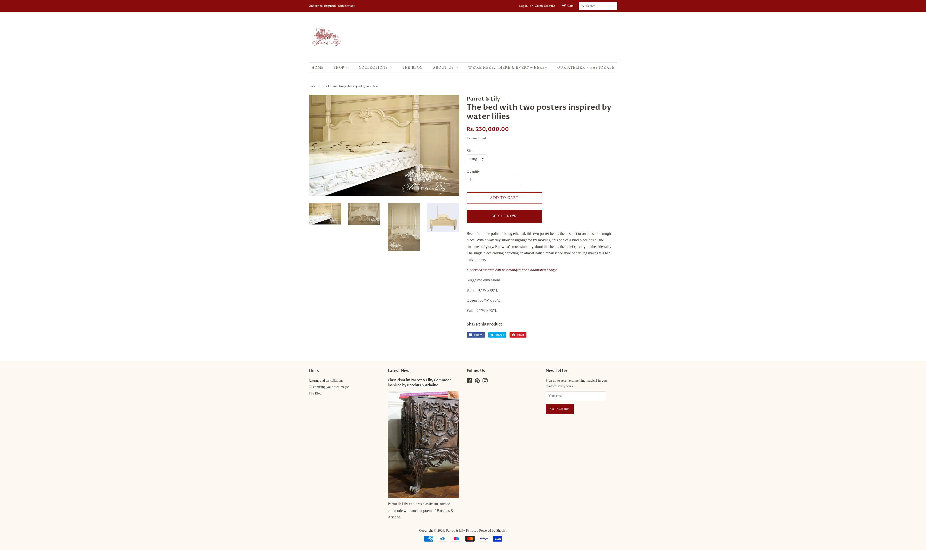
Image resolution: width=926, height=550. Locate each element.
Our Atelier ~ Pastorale (586, 67)
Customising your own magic (329, 387)
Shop (340, 67)
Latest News (399, 370)
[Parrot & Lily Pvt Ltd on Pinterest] (477, 382)
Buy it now (504, 216)
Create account (545, 6)
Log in (523, 6)
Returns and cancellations (326, 380)
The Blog (412, 67)
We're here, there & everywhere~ (507, 67)
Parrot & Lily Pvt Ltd (461, 530)
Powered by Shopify (493, 530)
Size (470, 151)
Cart (570, 6)
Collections (374, 67)
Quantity (473, 171)
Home (318, 67)
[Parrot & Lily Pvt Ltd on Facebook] (469, 382)
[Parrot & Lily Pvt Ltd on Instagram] (485, 382)
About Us (444, 67)
